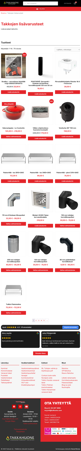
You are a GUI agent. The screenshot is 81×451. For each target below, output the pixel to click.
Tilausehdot (20, 432)
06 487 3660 (56, 408)
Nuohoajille (66, 387)
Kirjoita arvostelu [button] (70, 327)
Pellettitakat (5, 380)
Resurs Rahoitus (67, 373)
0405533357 (54, 420)
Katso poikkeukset (30, 423)
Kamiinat (4, 368)
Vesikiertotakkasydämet (30, 368)
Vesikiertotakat (6, 378)
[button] (40, 9)
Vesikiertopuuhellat (28, 373)
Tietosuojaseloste (20, 429)
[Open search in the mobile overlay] (40, 3)
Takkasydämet (6, 383)
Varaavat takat (6, 373)
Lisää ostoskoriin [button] (13, 92)
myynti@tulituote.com (10, 419)
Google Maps (10, 421)
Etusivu (3, 13)
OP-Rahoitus (66, 371)
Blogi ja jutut (66, 385)
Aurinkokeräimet (27, 378)
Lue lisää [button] (5, 346)
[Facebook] (14, 407)
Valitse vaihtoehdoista (13, 136)
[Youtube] (26, 407)
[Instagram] (20, 407)
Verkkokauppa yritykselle (68, 449)
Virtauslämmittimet (28, 380)
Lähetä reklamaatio (69, 378)
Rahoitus (65, 368)
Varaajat (24, 375)
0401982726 (54, 422)
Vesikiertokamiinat (28, 371)
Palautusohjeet (67, 383)
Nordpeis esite (46, 378)
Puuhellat (4, 375)
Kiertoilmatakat (6, 371)
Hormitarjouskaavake (70, 380)
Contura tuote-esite (48, 375)
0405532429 (55, 417)
